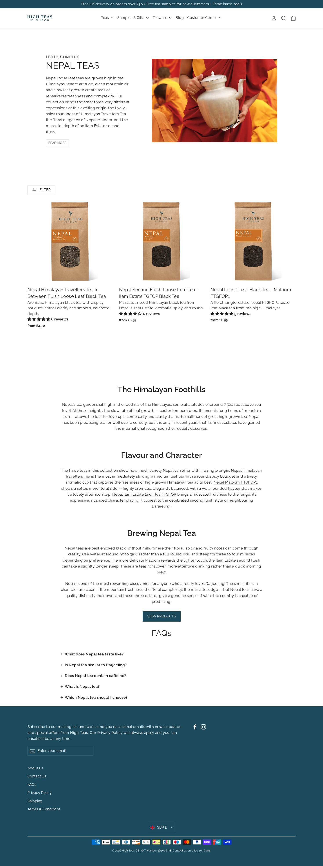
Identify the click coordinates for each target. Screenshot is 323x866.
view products (161, 616)
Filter (45, 190)
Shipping (34, 801)
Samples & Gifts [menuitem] (130, 18)
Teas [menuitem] (105, 18)
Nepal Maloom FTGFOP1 (236, 482)
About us (35, 768)
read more (57, 143)
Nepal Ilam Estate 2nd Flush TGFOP (144, 494)
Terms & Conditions (44, 809)
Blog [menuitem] (180, 18)
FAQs (31, 784)
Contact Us (36, 776)
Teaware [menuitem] (160, 18)
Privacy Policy (110, 732)
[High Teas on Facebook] (195, 727)
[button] (39, 319)
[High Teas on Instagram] (203, 727)
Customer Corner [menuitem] (202, 18)
